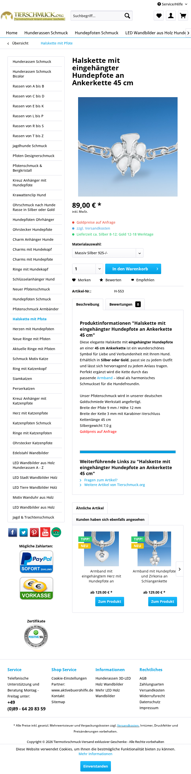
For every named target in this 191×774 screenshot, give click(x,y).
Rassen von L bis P (28, 116)
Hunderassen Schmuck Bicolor (32, 74)
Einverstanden (95, 766)
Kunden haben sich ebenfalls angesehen (110, 519)
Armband (105, 377)
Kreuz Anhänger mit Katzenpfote (29, 401)
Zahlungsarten (152, 684)
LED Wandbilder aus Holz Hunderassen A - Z (34, 465)
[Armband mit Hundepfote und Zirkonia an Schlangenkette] (154, 548)
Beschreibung (87, 304)
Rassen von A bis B (28, 86)
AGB (143, 678)
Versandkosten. (128, 725)
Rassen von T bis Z (28, 135)
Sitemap (58, 701)
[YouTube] (45, 535)
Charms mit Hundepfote (33, 259)
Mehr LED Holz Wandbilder (108, 693)
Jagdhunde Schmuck (30, 145)
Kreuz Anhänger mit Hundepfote (29, 182)
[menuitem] (102, 16)
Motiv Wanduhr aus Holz (33, 497)
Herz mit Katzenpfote (30, 413)
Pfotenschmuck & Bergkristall (27, 168)
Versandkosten (152, 690)
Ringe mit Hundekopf (30, 269)
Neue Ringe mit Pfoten (31, 338)
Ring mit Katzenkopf (30, 368)
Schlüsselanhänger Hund (34, 279)
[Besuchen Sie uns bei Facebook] (12, 535)
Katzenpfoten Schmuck (32, 423)
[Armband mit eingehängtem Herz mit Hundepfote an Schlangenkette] (101, 548)
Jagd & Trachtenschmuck (33, 517)
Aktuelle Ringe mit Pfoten (34, 348)
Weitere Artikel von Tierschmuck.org (114, 484)
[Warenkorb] (183, 16)
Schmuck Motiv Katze (30, 358)
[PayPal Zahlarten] (36, 572)
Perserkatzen (24, 388)
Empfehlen (144, 280)
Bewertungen (124, 304)
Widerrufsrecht (152, 695)
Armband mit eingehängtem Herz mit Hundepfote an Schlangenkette (101, 577)
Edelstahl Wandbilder (31, 452)
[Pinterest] (34, 535)
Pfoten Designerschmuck (33, 155)
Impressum (149, 707)
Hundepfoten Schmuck (32, 299)
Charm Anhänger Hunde (33, 239)
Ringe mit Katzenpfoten (32, 433)
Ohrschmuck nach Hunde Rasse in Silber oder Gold (34, 207)
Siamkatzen (22, 378)
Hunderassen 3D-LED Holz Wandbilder (113, 681)
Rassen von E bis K (28, 106)
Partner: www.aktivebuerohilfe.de (72, 687)
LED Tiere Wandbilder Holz (35, 487)
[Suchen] (127, 16)
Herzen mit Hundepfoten (33, 328)
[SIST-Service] (56, 535)
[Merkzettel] (159, 16)
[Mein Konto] (171, 16)
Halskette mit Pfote (30, 319)
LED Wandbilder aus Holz (34, 507)
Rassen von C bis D (28, 96)
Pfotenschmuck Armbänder (36, 309)
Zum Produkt (109, 601)
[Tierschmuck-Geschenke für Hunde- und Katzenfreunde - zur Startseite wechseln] (33, 18)
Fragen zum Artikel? (100, 480)
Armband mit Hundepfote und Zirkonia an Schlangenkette (154, 576)
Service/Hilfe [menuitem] (172, 4)
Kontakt (57, 695)
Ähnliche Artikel (90, 508)
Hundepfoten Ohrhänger (33, 219)
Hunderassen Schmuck (32, 61)
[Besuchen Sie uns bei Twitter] (23, 535)
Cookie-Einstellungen (69, 678)
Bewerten (113, 280)
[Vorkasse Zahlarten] (36, 599)
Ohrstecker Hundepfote (32, 229)
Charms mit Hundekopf (32, 249)
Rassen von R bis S (28, 125)
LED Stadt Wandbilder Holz (35, 477)
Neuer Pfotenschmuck (31, 289)
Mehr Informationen (95, 753)
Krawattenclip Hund (29, 195)
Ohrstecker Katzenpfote (32, 443)
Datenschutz (150, 701)
